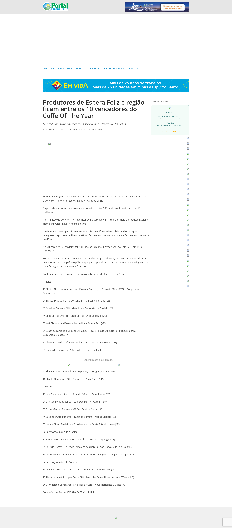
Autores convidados (114, 68)
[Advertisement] (116, 38)
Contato (133, 68)
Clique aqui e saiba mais (170, 131)
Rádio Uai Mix (65, 68)
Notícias (80, 68)
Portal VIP (49, 68)
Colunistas (94, 68)
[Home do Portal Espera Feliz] (55, 9)
